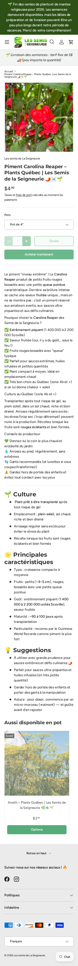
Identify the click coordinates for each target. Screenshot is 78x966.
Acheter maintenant (39, 254)
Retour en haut (36, 853)
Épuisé (54, 241)
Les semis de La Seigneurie (22, 158)
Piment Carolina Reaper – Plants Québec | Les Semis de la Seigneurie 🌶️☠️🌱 (37, 75)
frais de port (24, 195)
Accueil (8, 71)
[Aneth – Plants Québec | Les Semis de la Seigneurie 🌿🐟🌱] (37, 763)
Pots (7, 215)
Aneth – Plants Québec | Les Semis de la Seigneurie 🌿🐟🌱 (37, 805)
